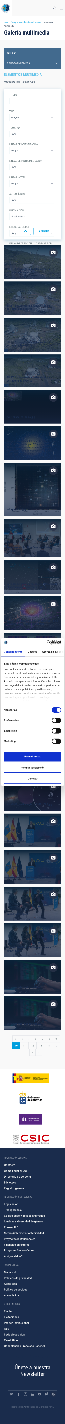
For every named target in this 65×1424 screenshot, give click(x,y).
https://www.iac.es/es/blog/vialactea (53, 1394)
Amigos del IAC (13, 1256)
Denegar (33, 778)
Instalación (16, 210)
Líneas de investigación (23, 144)
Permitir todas (32, 756)
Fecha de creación (20, 243)
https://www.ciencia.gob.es (30, 1078)
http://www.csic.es (31, 1139)
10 (17, 1046)
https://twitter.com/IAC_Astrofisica (11, 1394)
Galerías (11, 53)
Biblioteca (10, 1182)
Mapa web (10, 1272)
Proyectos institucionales (19, 1239)
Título (13, 95)
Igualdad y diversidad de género (23, 1221)
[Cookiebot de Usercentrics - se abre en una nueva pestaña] (46, 642)
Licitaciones (11, 1317)
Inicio (6, 22)
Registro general (14, 1188)
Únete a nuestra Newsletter (32, 1370)
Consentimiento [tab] (13, 651)
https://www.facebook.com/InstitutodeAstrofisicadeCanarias (18, 1394)
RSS (6, 1328)
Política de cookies (15, 1289)
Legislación (11, 1204)
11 (25, 1045)
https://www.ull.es (31, 1119)
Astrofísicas (17, 194)
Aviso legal (11, 1283)
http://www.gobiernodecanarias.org (30, 1098)
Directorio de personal (18, 1176)
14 (50, 1045)
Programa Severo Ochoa (19, 1250)
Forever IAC (11, 1227)
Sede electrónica (14, 1334)
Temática (14, 128)
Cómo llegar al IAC (15, 1171)
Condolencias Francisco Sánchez (24, 1346)
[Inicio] (6, 8)
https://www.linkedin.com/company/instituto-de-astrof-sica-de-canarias (32, 1394)
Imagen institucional (16, 1323)
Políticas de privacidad (18, 1278)
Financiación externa (17, 1244)
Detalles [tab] (32, 651)
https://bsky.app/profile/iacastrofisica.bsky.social (46, 1394)
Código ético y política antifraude (24, 1215)
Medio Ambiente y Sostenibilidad (24, 1233)
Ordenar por (44, 243)
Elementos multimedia (18, 63)
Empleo (8, 1311)
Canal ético (11, 1340)
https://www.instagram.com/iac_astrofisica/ (25, 1394)
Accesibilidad (12, 1295)
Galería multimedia (32, 22)
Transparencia (13, 1210)
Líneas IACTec (17, 177)
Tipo (11, 111)
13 (42, 1045)
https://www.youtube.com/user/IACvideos (39, 1394)
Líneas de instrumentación (25, 161)
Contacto (9, 1165)
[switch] (56, 720)
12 (33, 1045)
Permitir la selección (32, 767)
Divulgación (16, 22)
